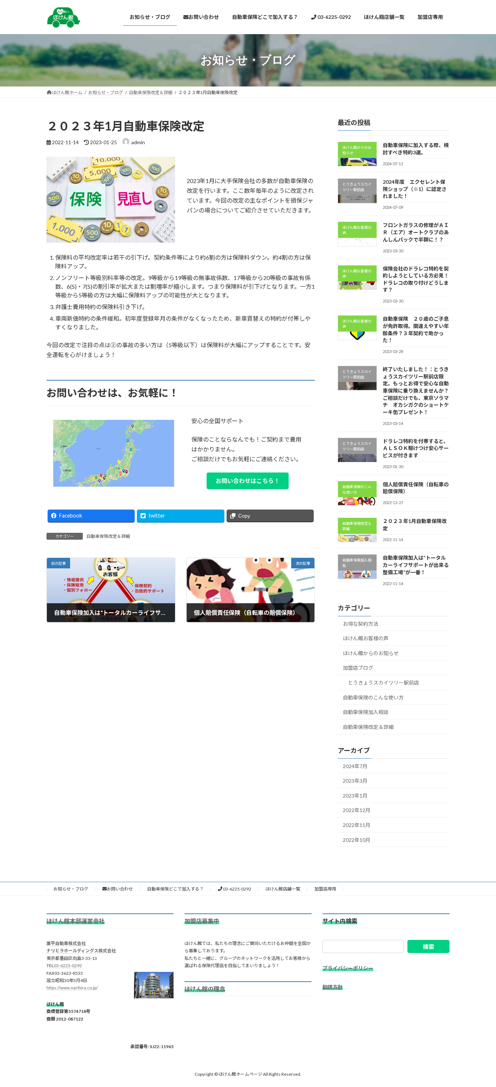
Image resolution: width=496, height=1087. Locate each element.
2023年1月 (355, 795)
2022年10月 (356, 839)
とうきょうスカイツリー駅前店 (383, 683)
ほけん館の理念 (204, 988)
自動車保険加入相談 (366, 712)
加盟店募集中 (201, 920)
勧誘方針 (332, 986)
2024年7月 (355, 766)
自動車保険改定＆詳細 (108, 536)
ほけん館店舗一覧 (282, 888)
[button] (248, 480)
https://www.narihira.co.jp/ (72, 987)
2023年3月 (355, 781)
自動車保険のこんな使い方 (373, 697)
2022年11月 (356, 825)
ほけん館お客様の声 (366, 638)
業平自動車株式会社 (66, 943)
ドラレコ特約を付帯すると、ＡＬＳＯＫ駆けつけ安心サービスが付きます (416, 448)
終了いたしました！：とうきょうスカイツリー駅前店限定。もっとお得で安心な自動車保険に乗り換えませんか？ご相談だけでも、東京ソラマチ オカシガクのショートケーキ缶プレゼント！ (416, 390)
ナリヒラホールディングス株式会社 (81, 950)
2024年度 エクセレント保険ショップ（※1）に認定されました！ (415, 189)
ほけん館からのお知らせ (371, 653)
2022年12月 (356, 810)
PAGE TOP (478, 1047)
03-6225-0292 (236, 888)
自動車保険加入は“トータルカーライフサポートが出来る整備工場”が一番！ (416, 565)
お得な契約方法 (360, 623)
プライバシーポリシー (347, 968)
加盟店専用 (325, 888)
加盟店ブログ (358, 668)
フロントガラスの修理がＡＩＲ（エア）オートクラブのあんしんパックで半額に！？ (416, 232)
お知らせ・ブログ (70, 888)
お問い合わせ (120, 888)
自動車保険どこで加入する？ (175, 888)
